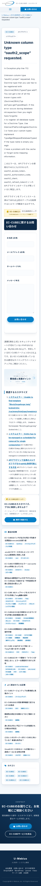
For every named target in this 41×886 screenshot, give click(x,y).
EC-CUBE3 (22, 771)
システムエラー (11, 36)
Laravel (28, 871)
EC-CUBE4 (10, 32)
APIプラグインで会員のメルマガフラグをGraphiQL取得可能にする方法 (23, 463)
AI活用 (26, 873)
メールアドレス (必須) (16, 252)
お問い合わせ (22, 826)
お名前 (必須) (12, 238)
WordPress (19, 871)
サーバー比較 (17, 873)
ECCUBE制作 (30, 868)
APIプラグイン (23, 32)
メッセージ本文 (13, 280)
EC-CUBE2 (10, 771)
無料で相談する (22, 520)
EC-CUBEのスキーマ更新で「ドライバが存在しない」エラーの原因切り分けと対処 (20, 660)
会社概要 (8, 868)
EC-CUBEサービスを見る (20, 834)
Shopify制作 (8, 871)
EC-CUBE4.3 (24, 780)
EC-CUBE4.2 (11, 780)
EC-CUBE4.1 (22, 776)
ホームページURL (14, 266)
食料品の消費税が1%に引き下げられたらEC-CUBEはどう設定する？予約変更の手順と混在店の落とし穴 (20, 581)
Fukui (35, 871)
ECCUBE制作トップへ (30, 211)
